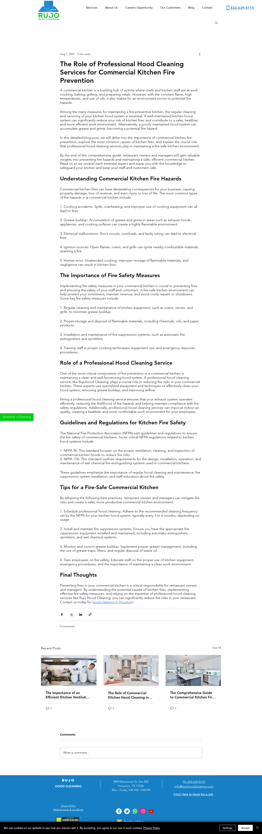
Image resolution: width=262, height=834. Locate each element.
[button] (216, 22)
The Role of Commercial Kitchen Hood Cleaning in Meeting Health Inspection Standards (129, 695)
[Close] (257, 828)
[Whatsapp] (135, 811)
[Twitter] (127, 811)
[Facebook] (119, 811)
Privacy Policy (151, 828)
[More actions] (199, 54)
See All (217, 647)
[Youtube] (151, 811)
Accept (245, 828)
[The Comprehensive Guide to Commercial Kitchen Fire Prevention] (193, 670)
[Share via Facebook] (62, 614)
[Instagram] (143, 811)
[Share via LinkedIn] (80, 614)
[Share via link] (90, 614)
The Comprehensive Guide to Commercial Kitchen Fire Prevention (192, 695)
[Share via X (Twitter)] (71, 614)
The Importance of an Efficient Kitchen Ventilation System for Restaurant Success (68, 695)
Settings (227, 828)
